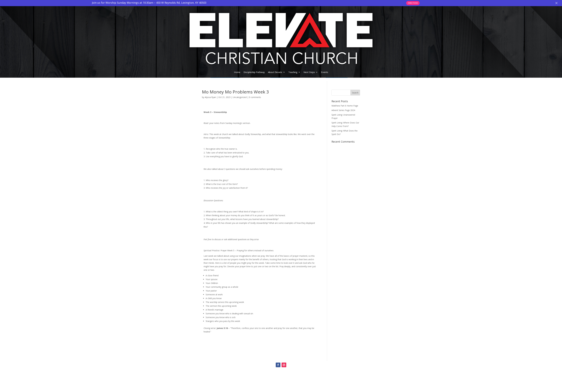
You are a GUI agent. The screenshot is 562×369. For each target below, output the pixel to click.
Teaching (292, 72)
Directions (413, 3)
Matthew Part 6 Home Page (344, 105)
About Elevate (275, 72)
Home (237, 72)
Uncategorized (240, 97)
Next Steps (309, 72)
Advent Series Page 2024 (343, 110)
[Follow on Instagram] (284, 365)
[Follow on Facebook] (278, 365)
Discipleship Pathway (254, 72)
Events (324, 72)
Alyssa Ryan (210, 97)
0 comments (255, 97)
